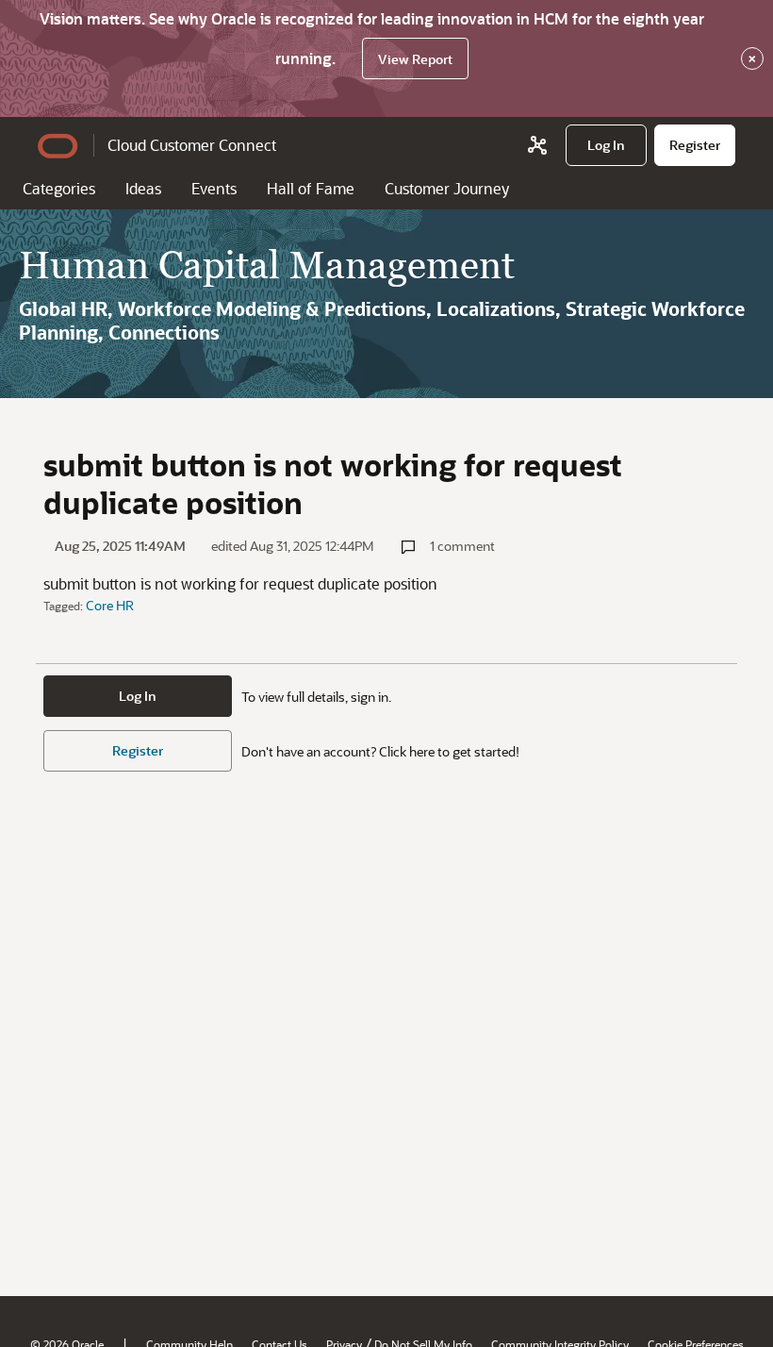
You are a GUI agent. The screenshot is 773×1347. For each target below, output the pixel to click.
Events (214, 188)
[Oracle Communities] (537, 145)
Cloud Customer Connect (191, 145)
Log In (137, 696)
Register (137, 750)
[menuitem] (606, 145)
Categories (59, 188)
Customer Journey (447, 188)
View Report (415, 59)
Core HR (110, 605)
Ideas (143, 188)
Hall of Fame (310, 188)
